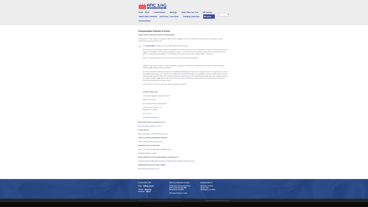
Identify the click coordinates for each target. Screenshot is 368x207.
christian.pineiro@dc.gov (151, 117)
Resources (207, 16)
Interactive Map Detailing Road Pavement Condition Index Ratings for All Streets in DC (166, 161)
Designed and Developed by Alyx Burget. (217, 200)
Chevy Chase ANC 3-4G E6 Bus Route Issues (153, 134)
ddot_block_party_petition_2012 (148, 169)
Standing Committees (191, 16)
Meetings (173, 12)
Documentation (145, 20)
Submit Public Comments (148, 16)
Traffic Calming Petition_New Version (150, 142)
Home (141, 12)
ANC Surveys (207, 12)
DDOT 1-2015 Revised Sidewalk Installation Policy (154, 149)
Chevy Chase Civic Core (189, 12)
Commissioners (159, 12)
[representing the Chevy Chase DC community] (152, 6)
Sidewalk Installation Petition (147, 153)
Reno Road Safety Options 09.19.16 (150, 126)
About (147, 12)
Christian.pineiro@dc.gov (181, 72)
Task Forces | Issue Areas (169, 16)
